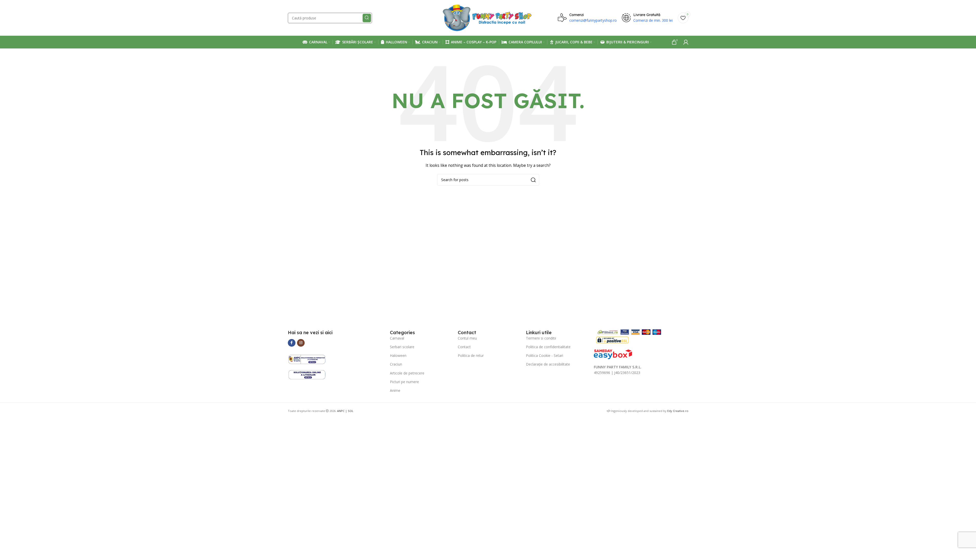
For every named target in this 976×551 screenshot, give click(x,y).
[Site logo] (488, 17)
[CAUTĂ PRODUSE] (367, 18)
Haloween (398, 355)
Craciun (396, 364)
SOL (350, 411)
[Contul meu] (686, 42)
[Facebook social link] (291, 343)
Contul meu (467, 338)
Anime (395, 390)
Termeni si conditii (541, 338)
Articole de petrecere (407, 373)
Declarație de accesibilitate (548, 364)
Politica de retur (471, 355)
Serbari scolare (402, 346)
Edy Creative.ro (677, 411)
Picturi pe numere (404, 381)
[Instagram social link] (301, 343)
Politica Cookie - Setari (544, 355)
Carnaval (397, 338)
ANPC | (342, 411)
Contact (464, 346)
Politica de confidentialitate (548, 346)
